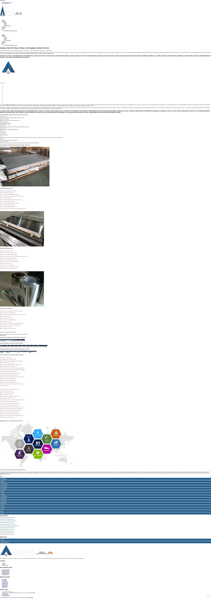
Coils (5, 24)
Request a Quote (3, 335)
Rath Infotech (31, 597)
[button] (105, 32)
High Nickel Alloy (7, 25)
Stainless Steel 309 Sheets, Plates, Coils (7, 522)
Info (3, 29)
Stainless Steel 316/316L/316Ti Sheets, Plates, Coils (10, 525)
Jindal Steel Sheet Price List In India (10, 30)
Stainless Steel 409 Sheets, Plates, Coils (7, 529)
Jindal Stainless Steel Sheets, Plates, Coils (8, 517)
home (3, 19)
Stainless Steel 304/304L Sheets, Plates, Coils (8, 520)
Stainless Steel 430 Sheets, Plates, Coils (7, 532)
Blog (3, 28)
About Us (4, 20)
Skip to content (2, 0)
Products (3, 21)
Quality (3, 26)
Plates (5, 23)
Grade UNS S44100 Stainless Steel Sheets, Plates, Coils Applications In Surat (17, 100)
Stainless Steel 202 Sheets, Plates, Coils (7, 519)
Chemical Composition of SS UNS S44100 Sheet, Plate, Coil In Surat (16, 94)
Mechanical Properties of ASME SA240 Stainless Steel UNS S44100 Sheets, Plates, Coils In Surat (21, 96)
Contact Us (4, 27)
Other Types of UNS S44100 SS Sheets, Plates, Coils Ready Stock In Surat (17, 98)
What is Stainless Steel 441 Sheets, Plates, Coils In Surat (13, 85)
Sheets (5, 22)
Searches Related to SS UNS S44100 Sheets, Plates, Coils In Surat (15, 102)
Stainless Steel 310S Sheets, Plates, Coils (8, 524)
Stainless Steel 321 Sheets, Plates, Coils (7, 527)
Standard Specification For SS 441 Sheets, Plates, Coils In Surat (15, 87)
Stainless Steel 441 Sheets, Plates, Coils (7, 534)
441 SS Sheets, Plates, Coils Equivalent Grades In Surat (13, 92)
